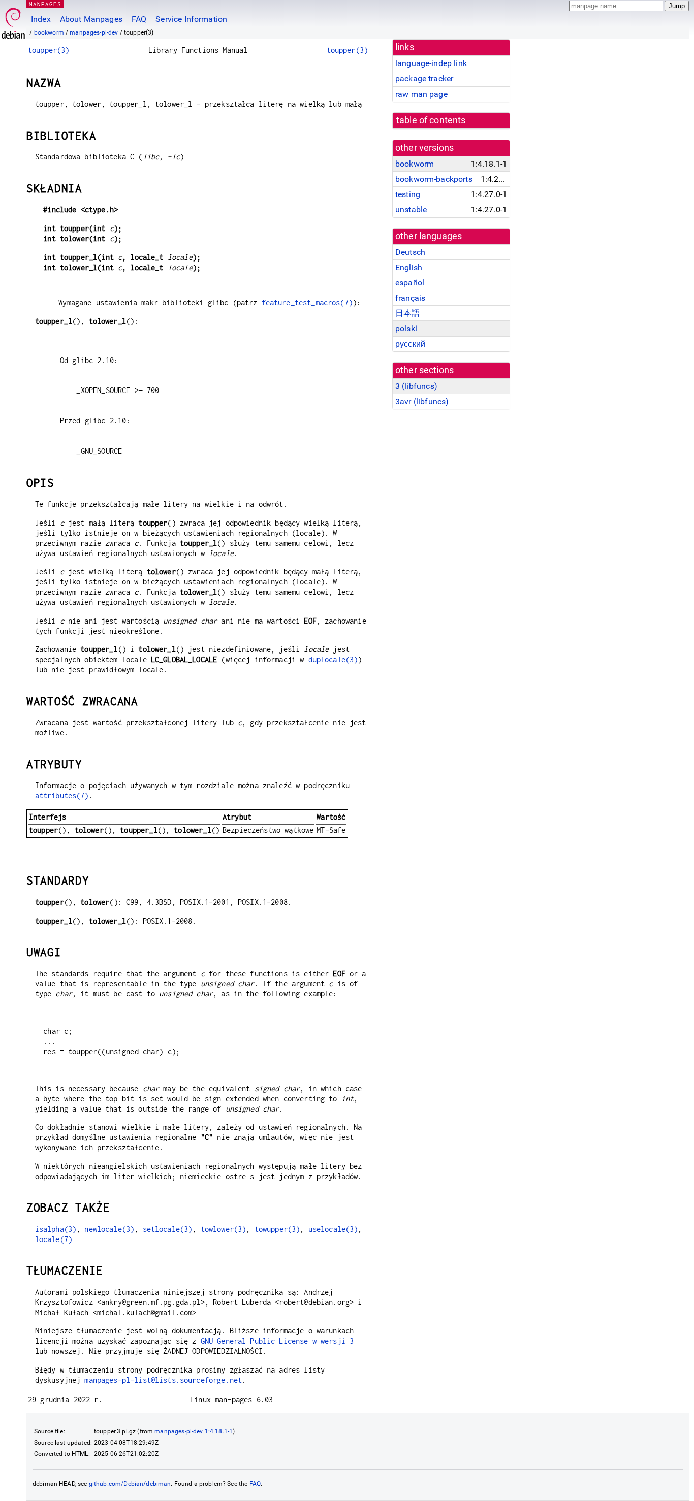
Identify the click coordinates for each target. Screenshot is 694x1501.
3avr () (422, 401)
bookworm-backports (433, 179)
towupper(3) (277, 1229)
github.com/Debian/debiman (130, 1483)
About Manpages (91, 19)
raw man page (421, 94)
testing (407, 194)
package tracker (424, 78)
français (410, 298)
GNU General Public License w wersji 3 (277, 1340)
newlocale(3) (109, 1229)
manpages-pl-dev (94, 32)
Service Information (191, 19)
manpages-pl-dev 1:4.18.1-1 (193, 1431)
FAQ (139, 19)
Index (41, 19)
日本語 (407, 313)
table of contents (431, 120)
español (409, 282)
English (408, 267)
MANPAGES (45, 4)
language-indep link (431, 63)
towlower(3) (223, 1229)
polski (406, 328)
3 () (416, 386)
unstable (411, 209)
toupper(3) (49, 50)
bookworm (49, 32)
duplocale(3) (333, 659)
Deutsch (410, 252)
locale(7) (53, 1239)
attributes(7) (62, 795)
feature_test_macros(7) (307, 302)
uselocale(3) (333, 1229)
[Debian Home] (13, 20)
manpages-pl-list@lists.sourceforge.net (163, 1380)
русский (410, 344)
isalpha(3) (56, 1229)
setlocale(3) (168, 1229)
